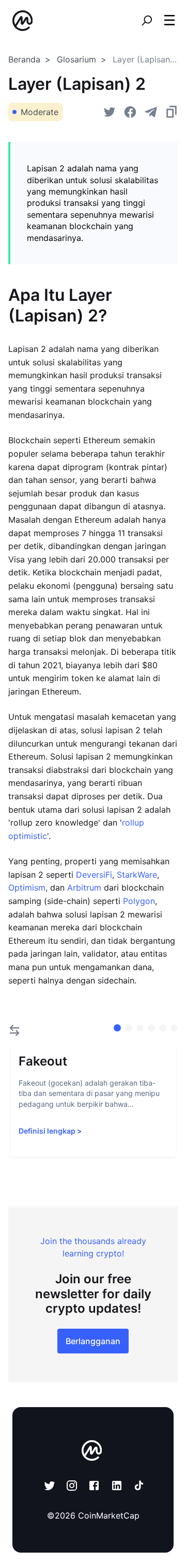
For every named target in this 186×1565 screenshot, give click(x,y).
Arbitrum (84, 887)
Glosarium (76, 59)
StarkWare (137, 874)
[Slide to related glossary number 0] (117, 1027)
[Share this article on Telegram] (151, 112)
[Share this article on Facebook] (130, 112)
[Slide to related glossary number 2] (140, 1027)
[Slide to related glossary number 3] (151, 1027)
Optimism (26, 887)
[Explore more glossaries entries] (14, 1030)
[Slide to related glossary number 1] (128, 1027)
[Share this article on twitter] (109, 112)
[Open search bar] (146, 20)
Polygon (139, 901)
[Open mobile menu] (169, 20)
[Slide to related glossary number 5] (174, 1027)
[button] (169, 20)
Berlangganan (93, 1341)
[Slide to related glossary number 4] (162, 1027)
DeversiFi (94, 874)
